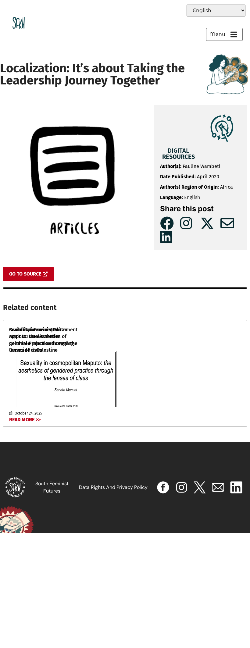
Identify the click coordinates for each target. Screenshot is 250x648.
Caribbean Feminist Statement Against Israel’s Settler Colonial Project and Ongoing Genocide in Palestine (43, 340)
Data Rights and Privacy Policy (113, 487)
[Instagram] (181, 487)
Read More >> (25, 419)
